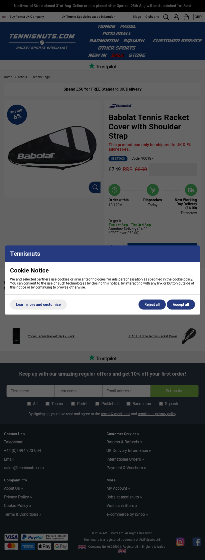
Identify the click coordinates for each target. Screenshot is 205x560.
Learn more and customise (38, 305)
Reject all (152, 305)
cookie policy (182, 279)
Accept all (181, 305)
